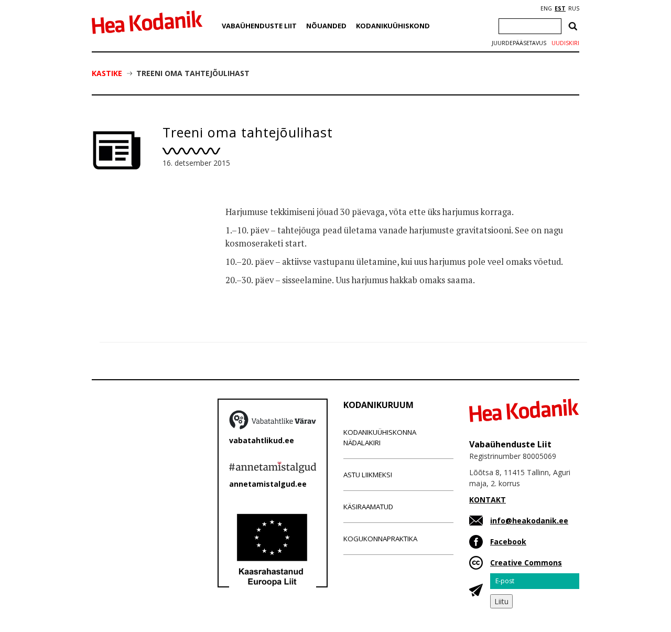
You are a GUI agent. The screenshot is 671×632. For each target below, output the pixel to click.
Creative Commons (526, 562)
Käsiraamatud (368, 506)
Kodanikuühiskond (393, 25)
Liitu (501, 601)
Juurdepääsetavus (519, 43)
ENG (546, 8)
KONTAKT (487, 500)
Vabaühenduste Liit (259, 25)
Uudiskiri (565, 43)
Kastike (107, 73)
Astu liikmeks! (367, 474)
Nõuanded (326, 25)
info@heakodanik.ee (529, 521)
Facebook (508, 542)
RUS (573, 8)
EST (560, 8)
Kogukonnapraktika (380, 538)
